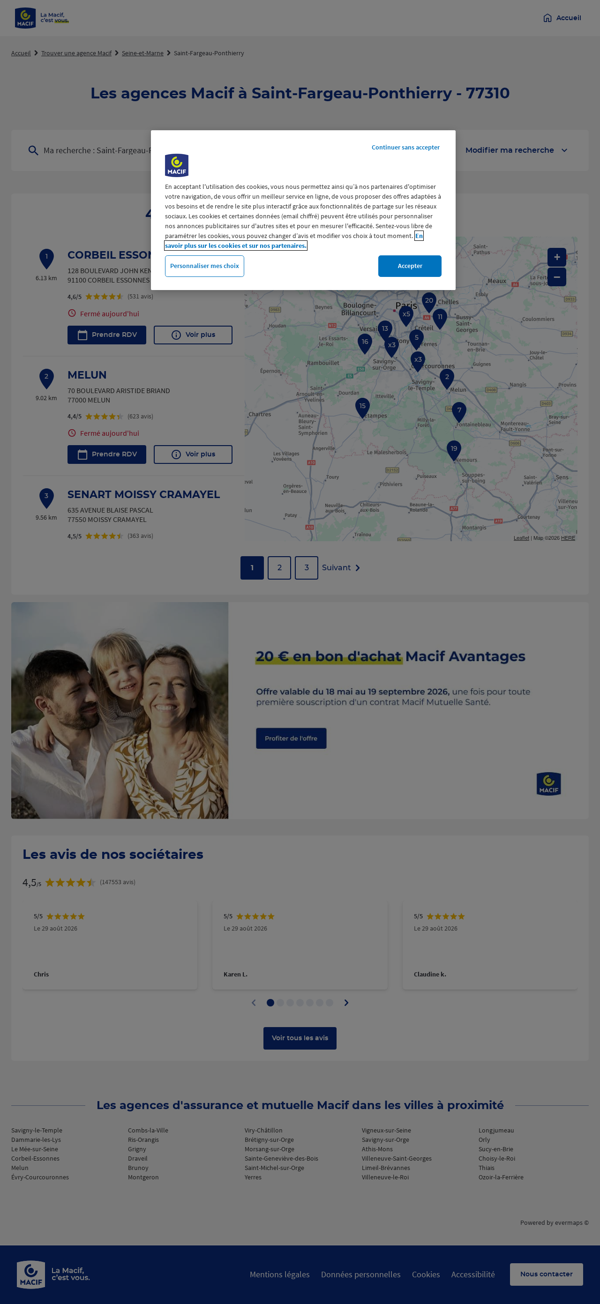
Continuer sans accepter (406, 147)
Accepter (410, 265)
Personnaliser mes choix (204, 265)
